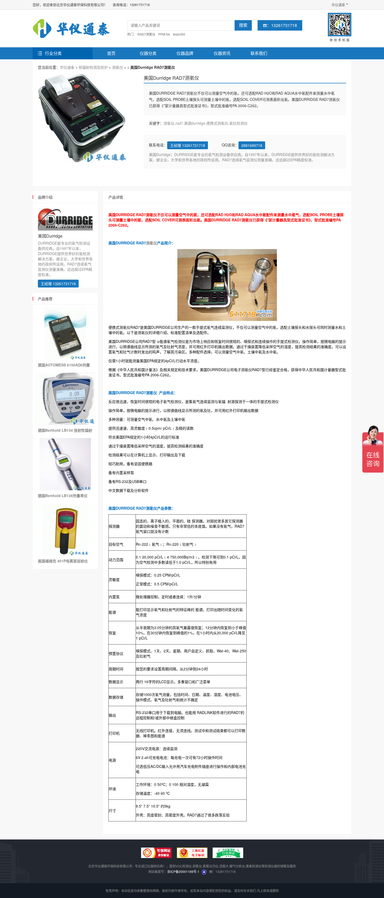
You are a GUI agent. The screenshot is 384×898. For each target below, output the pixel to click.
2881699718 (251, 145)
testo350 (179, 34)
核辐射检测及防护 (93, 67)
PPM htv (164, 34)
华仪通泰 (338, 4)
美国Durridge (160, 154)
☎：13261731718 (280, 25)
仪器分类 (148, 53)
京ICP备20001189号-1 (183, 871)
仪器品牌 (185, 53)
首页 (111, 53)
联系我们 (259, 53)
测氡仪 (117, 67)
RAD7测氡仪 (146, 34)
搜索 (243, 25)
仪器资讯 (222, 53)
